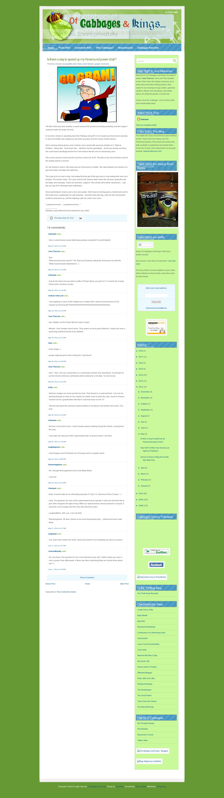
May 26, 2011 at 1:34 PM (57, 290)
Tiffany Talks (142, 740)
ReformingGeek (55, 465)
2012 (141, 381)
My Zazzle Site (143, 661)
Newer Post (50, 584)
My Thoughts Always (145, 723)
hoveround (105, 64)
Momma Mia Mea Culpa (147, 655)
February (145, 480)
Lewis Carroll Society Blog (148, 644)
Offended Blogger (144, 673)
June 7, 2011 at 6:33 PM (57, 569)
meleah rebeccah (55, 296)
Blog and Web (140, 786)
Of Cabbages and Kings (96, 786)
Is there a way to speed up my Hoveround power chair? (81, 59)
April (143, 468)
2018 (141, 351)
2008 (141, 506)
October (144, 404)
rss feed (168, 12)
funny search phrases (86, 64)
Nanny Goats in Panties (147, 667)
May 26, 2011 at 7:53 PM (57, 442)
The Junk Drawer (144, 695)
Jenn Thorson (54, 251)
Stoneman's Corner (145, 735)
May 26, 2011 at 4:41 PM (57, 382)
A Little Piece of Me (145, 610)
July (143, 422)
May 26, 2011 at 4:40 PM (57, 361)
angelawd (52, 534)
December (145, 392)
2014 (141, 375)
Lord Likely (142, 650)
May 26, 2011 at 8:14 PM (57, 483)
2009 (141, 500)
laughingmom (54, 447)
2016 (141, 363)
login (176, 12)
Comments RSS (83, 47)
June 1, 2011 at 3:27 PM (57, 546)
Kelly (50, 387)
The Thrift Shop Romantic (147, 593)
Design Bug (161, 786)
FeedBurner (162, 308)
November (145, 398)
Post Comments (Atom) (66, 592)
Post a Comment (87, 578)
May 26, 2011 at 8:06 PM (57, 459)
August (144, 416)
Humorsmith (142, 638)
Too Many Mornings (145, 707)
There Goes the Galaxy (146, 701)
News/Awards (125, 47)
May (143, 434)
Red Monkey (142, 729)
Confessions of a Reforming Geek (151, 633)
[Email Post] (80, 218)
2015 (141, 369)
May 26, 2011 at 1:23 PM (57, 270)
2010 (141, 493)
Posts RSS (64, 47)
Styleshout (120, 786)
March (143, 474)
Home (51, 47)
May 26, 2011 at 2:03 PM (57, 311)
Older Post (124, 584)
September (145, 410)
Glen (50, 343)
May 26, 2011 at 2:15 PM (57, 338)
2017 (141, 357)
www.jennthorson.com (152, 151)
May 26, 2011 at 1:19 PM (57, 246)
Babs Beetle (142, 615)
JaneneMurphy (54, 551)
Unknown (52, 234)
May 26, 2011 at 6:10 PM (57, 415)
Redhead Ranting (144, 684)
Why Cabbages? (105, 47)
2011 (141, 387)
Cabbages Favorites (148, 47)
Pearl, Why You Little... (146, 678)
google (97, 64)
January (144, 486)
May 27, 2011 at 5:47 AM (57, 528)
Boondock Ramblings (146, 627)
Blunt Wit (141, 621)
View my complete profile (146, 125)
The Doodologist (144, 690)
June (143, 428)
